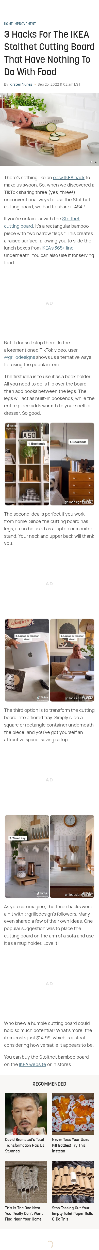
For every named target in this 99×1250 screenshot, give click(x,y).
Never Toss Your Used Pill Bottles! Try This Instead (71, 1145)
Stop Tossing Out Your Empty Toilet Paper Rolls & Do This (72, 1214)
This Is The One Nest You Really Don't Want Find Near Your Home (24, 1214)
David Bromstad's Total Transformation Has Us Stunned (24, 1145)
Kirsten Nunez (21, 84)
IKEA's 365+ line (58, 248)
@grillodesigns (19, 357)
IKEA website (32, 1064)
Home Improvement (20, 24)
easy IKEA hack (69, 178)
